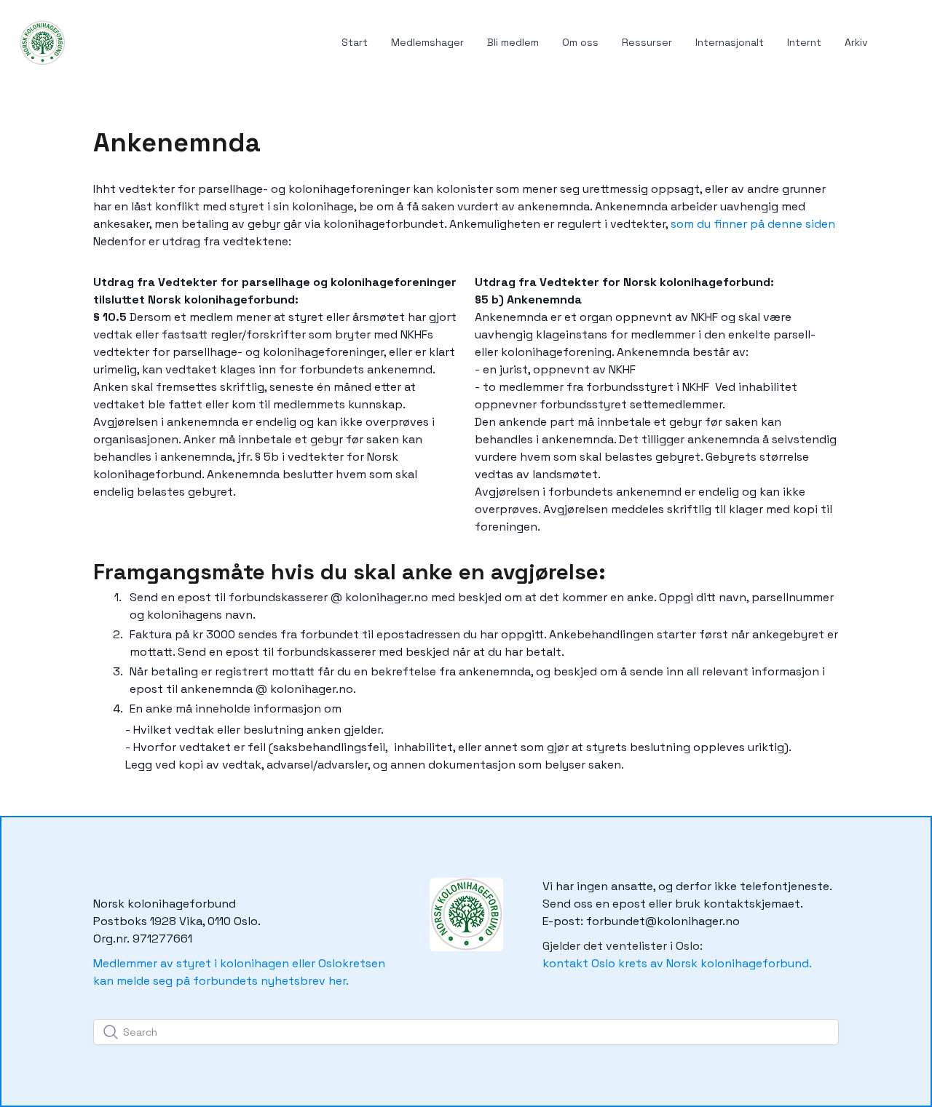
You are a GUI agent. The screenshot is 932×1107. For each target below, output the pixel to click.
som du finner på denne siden (753, 223)
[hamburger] (83, 34)
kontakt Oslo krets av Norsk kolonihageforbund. (677, 963)
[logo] (41, 43)
